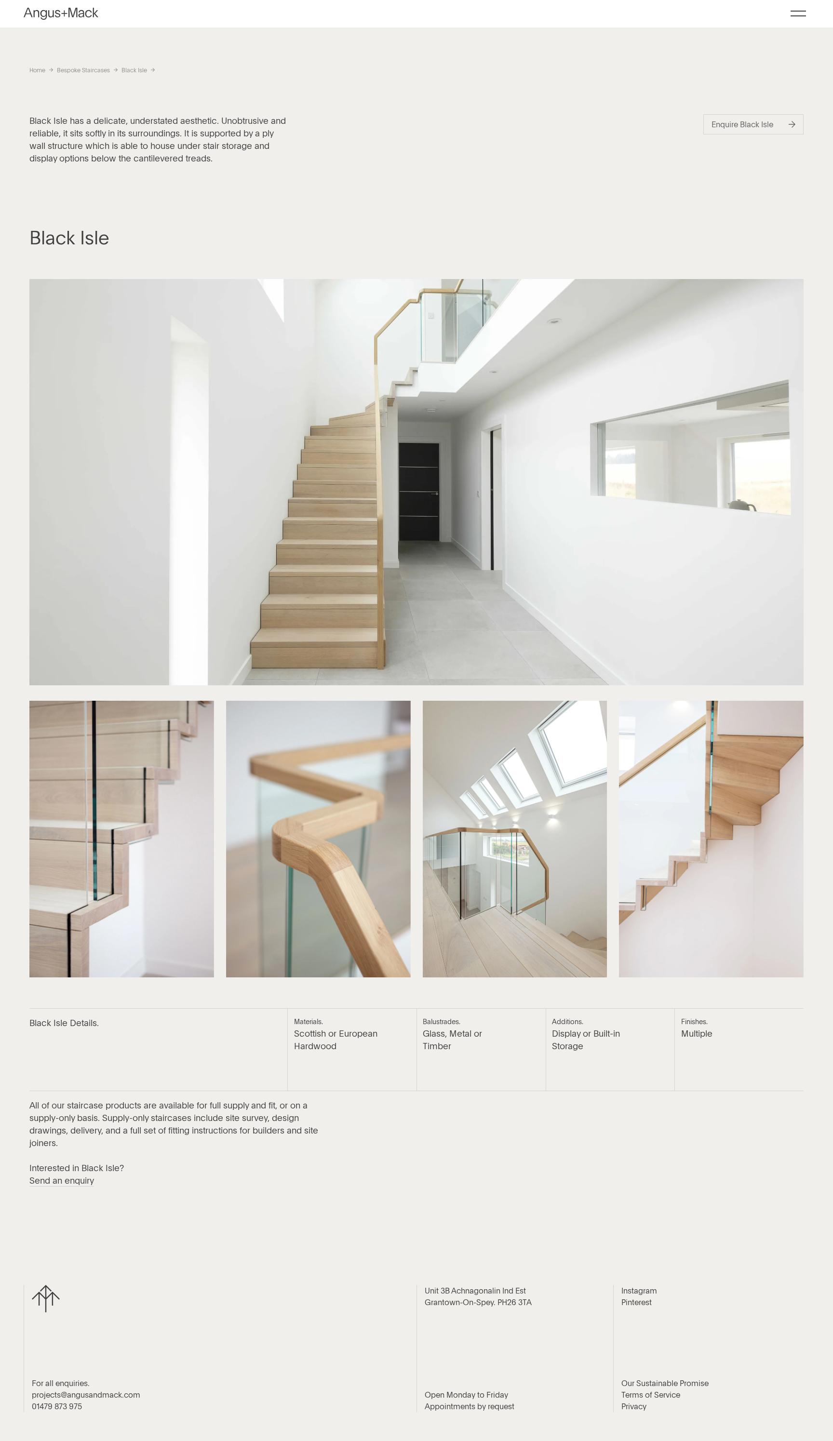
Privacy (633, 1406)
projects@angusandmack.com (86, 1394)
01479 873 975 (57, 1406)
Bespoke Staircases (83, 70)
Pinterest (636, 1302)
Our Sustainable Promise (665, 1383)
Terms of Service (650, 1394)
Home (37, 70)
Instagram (639, 1290)
